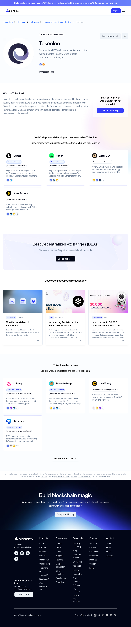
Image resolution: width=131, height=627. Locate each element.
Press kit (93, 560)
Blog (75, 550)
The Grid (44, 476)
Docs (58, 551)
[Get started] (65, 3)
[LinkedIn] (22, 553)
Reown (88, 476)
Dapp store (8, 22)
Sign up (59, 543)
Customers (94, 551)
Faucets (59, 560)
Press (108, 547)
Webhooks (44, 560)
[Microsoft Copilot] (107, 615)
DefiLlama (74, 476)
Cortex (42, 543)
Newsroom (94, 555)
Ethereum (21, 22)
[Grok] (115, 615)
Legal (91, 568)
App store (77, 566)
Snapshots (60, 582)
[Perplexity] (103, 615)
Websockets (44, 564)
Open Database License (62, 476)
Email (108, 551)
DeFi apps (34, 22)
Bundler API (44, 579)
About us (93, 543)
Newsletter (77, 574)
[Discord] (16, 559)
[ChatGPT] (95, 615)
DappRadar (82, 476)
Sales (108, 543)
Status (59, 547)
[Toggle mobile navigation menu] (123, 10)
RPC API (42, 547)
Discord (109, 555)
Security (92, 564)
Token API (43, 575)
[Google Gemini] (99, 615)
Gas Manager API (43, 586)
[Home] (12, 10)
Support (59, 555)
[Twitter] (16, 553)
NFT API (43, 555)
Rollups (42, 551)
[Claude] (111, 615)
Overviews (77, 562)
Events (76, 570)
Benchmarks (61, 578)
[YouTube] (28, 553)
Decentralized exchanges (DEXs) (57, 22)
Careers (92, 547)
